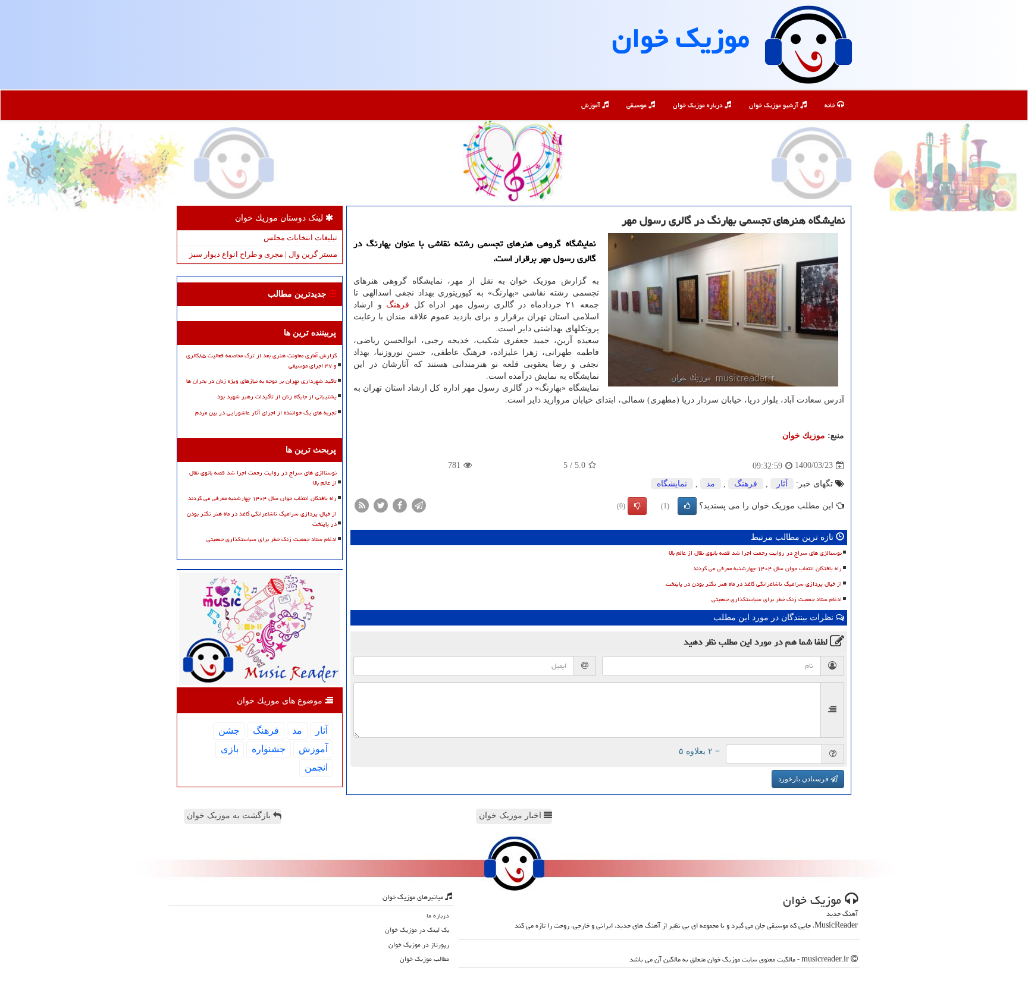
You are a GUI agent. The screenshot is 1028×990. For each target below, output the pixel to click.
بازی (230, 749)
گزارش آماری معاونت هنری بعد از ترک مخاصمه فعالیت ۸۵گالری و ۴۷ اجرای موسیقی (261, 361)
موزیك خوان (681, 38)
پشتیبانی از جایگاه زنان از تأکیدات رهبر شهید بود (277, 397)
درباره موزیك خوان (699, 105)
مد (710, 483)
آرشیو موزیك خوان (774, 105)
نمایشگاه (672, 483)
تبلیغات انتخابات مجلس (300, 237)
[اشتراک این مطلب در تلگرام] (418, 504)
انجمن (316, 767)
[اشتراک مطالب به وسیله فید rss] (361, 504)
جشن (229, 730)
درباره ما (438, 915)
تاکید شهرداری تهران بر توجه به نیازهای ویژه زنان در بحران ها (261, 381)
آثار (782, 483)
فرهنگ (397, 304)
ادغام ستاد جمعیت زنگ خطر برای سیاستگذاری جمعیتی (777, 599)
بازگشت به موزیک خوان (230, 815)
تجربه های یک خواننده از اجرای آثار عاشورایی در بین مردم (266, 413)
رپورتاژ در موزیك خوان (418, 944)
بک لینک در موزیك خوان (417, 929)
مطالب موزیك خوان (424, 959)
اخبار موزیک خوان (511, 815)
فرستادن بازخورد (804, 779)
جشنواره (269, 749)
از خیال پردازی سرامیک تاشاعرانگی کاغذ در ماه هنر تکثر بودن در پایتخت (754, 584)
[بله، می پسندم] (687, 506)
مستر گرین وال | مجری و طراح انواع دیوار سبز (263, 254)
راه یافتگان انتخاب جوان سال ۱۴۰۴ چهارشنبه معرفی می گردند (767, 568)
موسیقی (637, 105)
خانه (831, 105)
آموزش (591, 105)
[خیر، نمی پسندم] (637, 506)
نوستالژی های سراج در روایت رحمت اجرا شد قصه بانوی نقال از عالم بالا (755, 553)
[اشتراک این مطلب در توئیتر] (380, 504)
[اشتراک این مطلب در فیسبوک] (399, 504)
